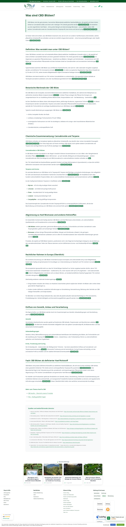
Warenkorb (6, 504)
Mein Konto (6, 500)
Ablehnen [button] (113, 524)
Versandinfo (6, 494)
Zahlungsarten (7, 492)
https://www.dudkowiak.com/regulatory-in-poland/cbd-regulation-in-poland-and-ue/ (76, 418)
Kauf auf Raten (97, 496)
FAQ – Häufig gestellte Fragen (37, 397)
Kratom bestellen (67, 502)
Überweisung (110, 496)
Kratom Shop (66, 500)
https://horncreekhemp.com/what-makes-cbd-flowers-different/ (73, 437)
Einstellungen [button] (106, 524)
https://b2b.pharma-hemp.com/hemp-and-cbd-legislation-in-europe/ (75, 416)
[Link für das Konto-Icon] (101, 6)
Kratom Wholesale (67, 504)
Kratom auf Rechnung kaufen (70, 496)
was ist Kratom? (66, 508)
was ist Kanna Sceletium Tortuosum (71, 510)
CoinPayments (97, 498)
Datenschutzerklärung (38, 498)
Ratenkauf (65, 498)
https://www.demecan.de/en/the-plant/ (71, 442)
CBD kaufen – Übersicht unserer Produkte (40, 393)
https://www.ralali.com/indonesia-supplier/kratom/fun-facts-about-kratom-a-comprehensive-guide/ (52, 446)
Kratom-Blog (66, 492)
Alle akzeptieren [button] (120, 524)
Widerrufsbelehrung (38, 492)
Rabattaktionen (7, 498)
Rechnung (103, 493)
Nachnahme (96, 493)
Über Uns (65, 512)
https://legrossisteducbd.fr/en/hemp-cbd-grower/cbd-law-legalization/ (77, 439)
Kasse (5, 502)
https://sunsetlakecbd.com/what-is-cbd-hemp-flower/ (66, 421)
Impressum (36, 496)
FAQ (5, 496)
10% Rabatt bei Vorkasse (35, 1)
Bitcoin (104, 496)
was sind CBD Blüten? (68, 506)
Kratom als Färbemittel (68, 494)
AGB (34, 494)
